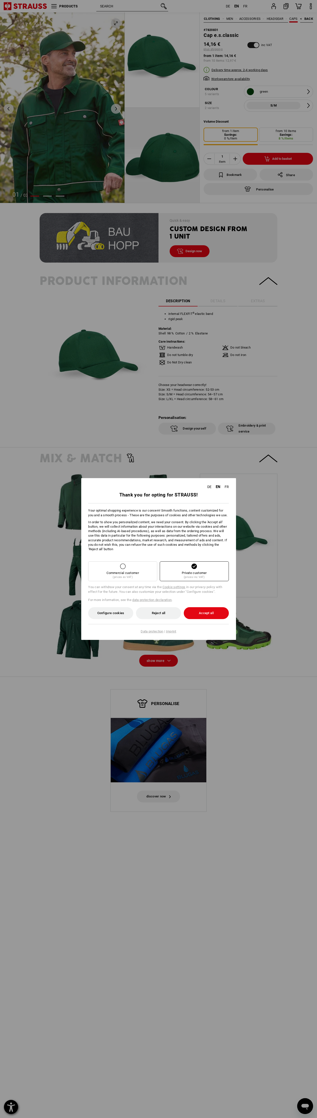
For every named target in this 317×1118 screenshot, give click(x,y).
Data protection (152, 631)
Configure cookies (110, 613)
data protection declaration (152, 600)
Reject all (158, 613)
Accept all (206, 613)
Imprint (171, 631)
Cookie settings (173, 587)
